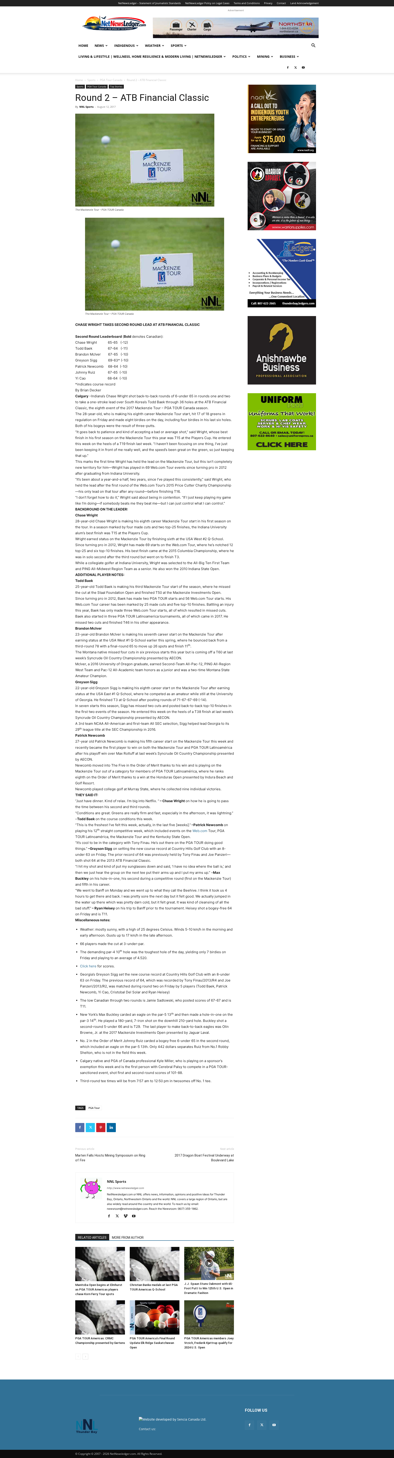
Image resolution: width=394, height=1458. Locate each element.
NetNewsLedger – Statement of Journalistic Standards (149, 3)
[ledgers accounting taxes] (282, 273)
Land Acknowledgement (304, 3)
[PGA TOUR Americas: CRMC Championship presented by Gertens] (100, 1317)
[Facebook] (287, 67)
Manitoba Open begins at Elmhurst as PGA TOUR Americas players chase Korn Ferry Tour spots (98, 1289)
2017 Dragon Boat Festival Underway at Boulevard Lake (204, 1157)
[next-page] (85, 1356)
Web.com (199, 831)
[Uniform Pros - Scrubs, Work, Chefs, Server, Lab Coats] (282, 421)
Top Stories (116, 86)
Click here (88, 966)
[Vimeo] (127, 1216)
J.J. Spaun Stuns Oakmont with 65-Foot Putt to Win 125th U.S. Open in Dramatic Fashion (208, 1288)
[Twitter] (295, 67)
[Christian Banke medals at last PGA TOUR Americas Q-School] (154, 1264)
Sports (177, 45)
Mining (263, 56)
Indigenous (124, 45)
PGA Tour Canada (111, 80)
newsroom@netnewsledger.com (181, 1429)
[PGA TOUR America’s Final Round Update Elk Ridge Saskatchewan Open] (154, 1317)
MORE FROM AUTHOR (128, 1237)
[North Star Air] (236, 28)
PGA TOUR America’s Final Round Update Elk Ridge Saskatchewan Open (152, 1343)
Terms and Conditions (247, 3)
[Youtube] (303, 67)
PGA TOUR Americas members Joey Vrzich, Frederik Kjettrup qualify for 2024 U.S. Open (208, 1343)
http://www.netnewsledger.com (125, 1188)
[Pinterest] (100, 1127)
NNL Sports (86, 106)
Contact (281, 3)
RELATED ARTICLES (92, 1237)
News (99, 45)
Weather (153, 45)
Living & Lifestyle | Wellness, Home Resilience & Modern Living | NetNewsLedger (150, 56)
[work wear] (282, 196)
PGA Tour (94, 1108)
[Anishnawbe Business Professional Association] (282, 350)
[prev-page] (78, 1356)
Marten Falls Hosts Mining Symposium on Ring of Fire (110, 1157)
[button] (313, 46)
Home (83, 45)
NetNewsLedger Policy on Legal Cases (207, 3)
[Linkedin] (111, 1127)
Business (287, 56)
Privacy (268, 3)
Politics (239, 56)
